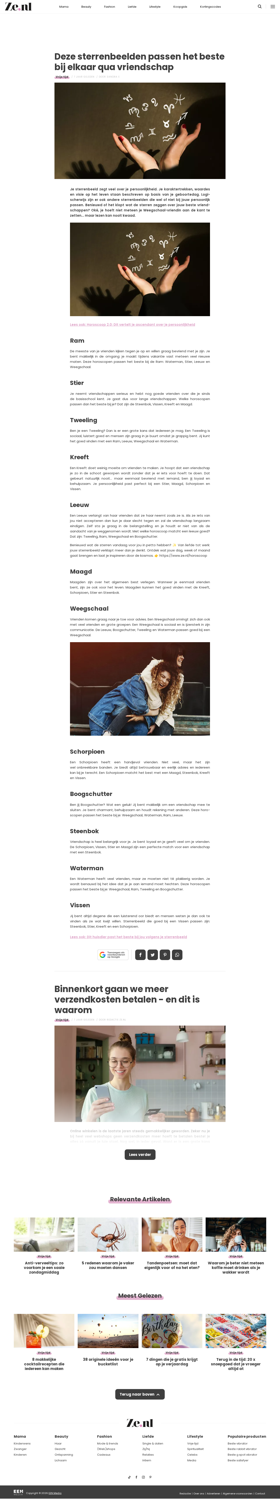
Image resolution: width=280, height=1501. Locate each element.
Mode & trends (107, 1443)
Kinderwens (22, 1443)
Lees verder (140, 1154)
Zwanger (20, 1449)
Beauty (86, 7)
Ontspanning (64, 1455)
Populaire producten (247, 1436)
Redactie (185, 1493)
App (177, 955)
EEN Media (55, 1493)
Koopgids (180, 7)
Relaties (148, 1455)
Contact (260, 1493)
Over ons (198, 1493)
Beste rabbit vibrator (242, 1449)
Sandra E (113, 76)
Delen (140, 955)
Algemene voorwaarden (237, 1493)
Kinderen (20, 1455)
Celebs (192, 1455)
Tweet (152, 955)
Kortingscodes (210, 7)
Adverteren (213, 1493)
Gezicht (60, 1449)
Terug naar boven (137, 1394)
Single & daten (152, 1443)
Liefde (132, 7)
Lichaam (61, 1460)
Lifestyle (155, 7)
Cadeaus (103, 1455)
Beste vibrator (238, 1443)
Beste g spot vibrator (242, 1455)
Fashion (109, 7)
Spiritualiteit (195, 1449)
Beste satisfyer (238, 1460)
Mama (63, 7)
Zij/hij (146, 1449)
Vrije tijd (62, 77)
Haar (58, 1443)
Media (191, 1460)
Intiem (146, 1460)
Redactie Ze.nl (116, 1019)
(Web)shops (106, 1449)
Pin (165, 955)
